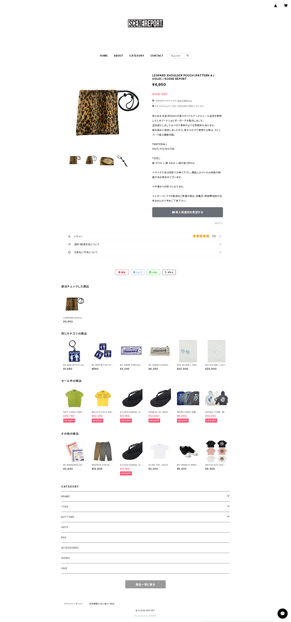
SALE (64, 568)
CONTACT (157, 55)
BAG (63, 537)
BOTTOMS (67, 516)
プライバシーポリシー (74, 603)
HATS (64, 527)
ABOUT (118, 55)
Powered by (142, 616)
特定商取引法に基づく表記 (102, 603)
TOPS (64, 506)
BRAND (65, 496)
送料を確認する (184, 100)
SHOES (65, 558)
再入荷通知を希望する (189, 212)
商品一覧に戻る (145, 584)
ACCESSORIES (70, 547)
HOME (104, 55)
